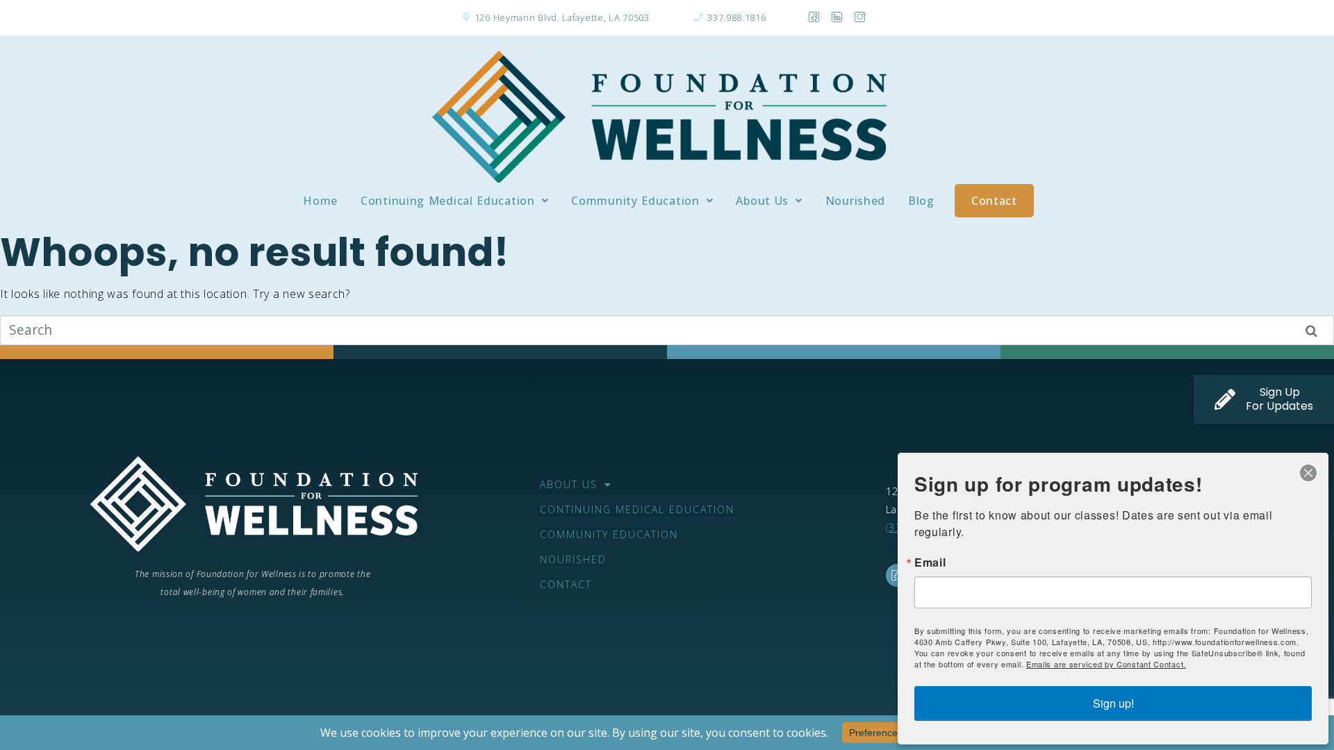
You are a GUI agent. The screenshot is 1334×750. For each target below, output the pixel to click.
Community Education (635, 200)
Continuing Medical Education (448, 200)
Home (320, 200)
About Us (762, 200)
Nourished (855, 200)
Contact (994, 200)
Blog (921, 200)
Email (930, 562)
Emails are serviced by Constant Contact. (1106, 663)
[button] (454, 200)
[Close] (1308, 473)
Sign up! (1113, 703)
